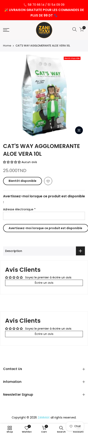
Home (7, 45)
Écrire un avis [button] (44, 283)
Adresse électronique (19, 209)
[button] (12, 162)
